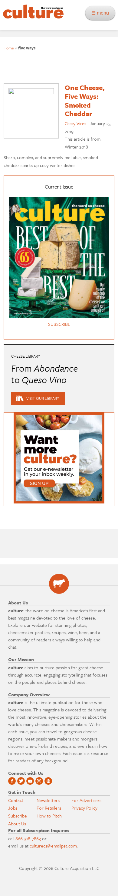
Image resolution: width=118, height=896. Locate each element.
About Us (17, 823)
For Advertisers (86, 800)
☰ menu (102, 12)
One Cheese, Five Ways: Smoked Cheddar (85, 100)
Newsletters (48, 800)
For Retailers (49, 807)
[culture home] (32, 16)
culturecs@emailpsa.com (53, 845)
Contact (15, 800)
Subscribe (17, 815)
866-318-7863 (28, 838)
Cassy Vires (75, 123)
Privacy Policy (84, 807)
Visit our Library (42, 398)
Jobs (12, 807)
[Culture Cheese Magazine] (59, 584)
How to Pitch (49, 815)
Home (9, 48)
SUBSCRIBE (59, 324)
